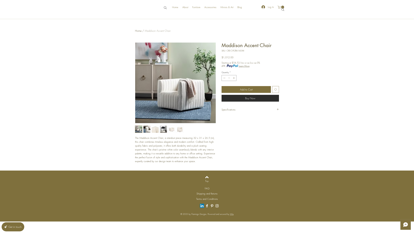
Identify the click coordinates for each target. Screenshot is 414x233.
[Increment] (234, 78)
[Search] (165, 7)
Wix (232, 214)
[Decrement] (224, 78)
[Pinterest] (212, 206)
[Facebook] (207, 206)
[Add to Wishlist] (275, 89)
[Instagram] (217, 206)
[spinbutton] (229, 78)
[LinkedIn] (202, 206)
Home (138, 31)
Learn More (244, 65)
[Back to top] (207, 177)
